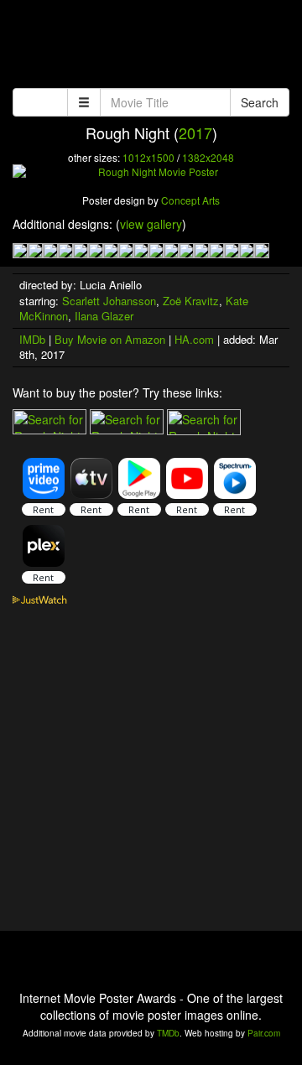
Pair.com (263, 1033)
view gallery (151, 224)
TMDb (168, 1033)
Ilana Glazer (104, 316)
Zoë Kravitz (191, 301)
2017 (195, 132)
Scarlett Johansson (109, 301)
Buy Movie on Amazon (110, 339)
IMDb (32, 339)
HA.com (194, 339)
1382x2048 (208, 157)
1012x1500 (148, 157)
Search (260, 102)
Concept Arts (190, 200)
